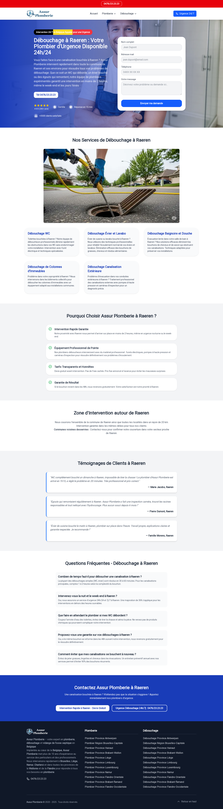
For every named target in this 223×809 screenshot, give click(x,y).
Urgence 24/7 (186, 13)
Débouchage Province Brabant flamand (163, 782)
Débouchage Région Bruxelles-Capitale (164, 743)
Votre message (128, 79)
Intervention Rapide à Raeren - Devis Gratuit (82, 708)
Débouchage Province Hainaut (159, 748)
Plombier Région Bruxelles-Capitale (104, 743)
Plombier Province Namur (98, 772)
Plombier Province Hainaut (99, 748)
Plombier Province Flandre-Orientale (104, 777)
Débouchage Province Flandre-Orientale (164, 777)
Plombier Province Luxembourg (101, 767)
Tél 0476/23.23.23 (46, 94)
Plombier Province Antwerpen (101, 738)
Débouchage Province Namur (158, 772)
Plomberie (107, 13)
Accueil (94, 13)
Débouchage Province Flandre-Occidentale (165, 786)
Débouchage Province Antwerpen (160, 738)
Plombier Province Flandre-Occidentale (106, 786)
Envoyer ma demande (151, 103)
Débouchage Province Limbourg (160, 762)
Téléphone (126, 67)
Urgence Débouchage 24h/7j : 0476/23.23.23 (139, 708)
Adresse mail (127, 54)
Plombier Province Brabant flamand (103, 782)
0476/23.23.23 (111, 3)
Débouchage (127, 13)
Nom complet (127, 42)
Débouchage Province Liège (158, 757)
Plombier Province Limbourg (100, 762)
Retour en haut (188, 801)
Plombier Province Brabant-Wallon (103, 752)
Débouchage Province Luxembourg (161, 767)
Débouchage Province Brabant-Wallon (163, 752)
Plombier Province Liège (98, 757)
